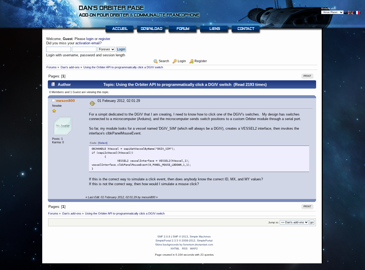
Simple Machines (200, 236)
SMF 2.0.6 (163, 236)
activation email (87, 43)
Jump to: (273, 222)
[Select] (102, 142)
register (104, 39)
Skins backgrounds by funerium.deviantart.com (184, 244)
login (90, 39)
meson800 (65, 100)
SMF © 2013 (180, 236)
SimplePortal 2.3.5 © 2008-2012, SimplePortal (184, 240)
